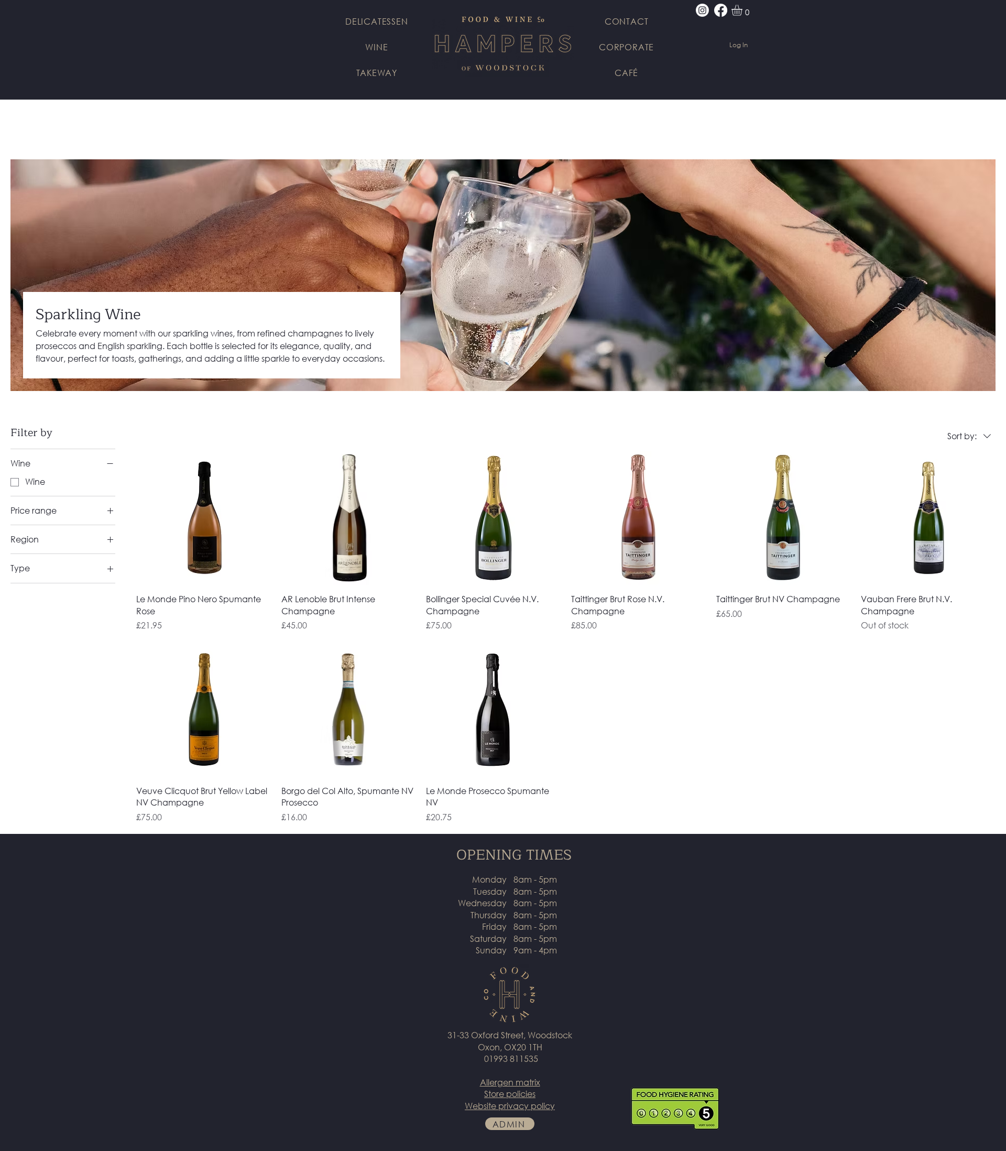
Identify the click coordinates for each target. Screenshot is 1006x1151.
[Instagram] (702, 10)
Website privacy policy (510, 1105)
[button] (743, 10)
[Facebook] (720, 10)
